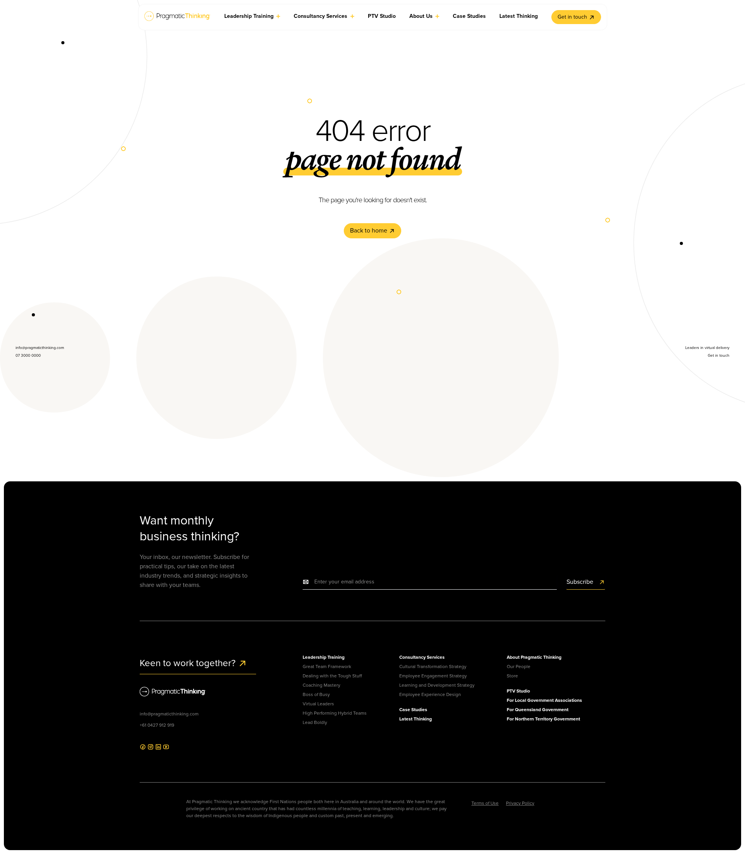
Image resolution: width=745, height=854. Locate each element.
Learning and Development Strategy (437, 685)
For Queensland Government (537, 709)
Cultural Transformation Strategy (432, 666)
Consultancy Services (422, 657)
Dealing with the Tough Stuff (332, 675)
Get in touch (572, 17)
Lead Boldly (315, 722)
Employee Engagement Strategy (433, 675)
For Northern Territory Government (543, 718)
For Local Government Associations (544, 700)
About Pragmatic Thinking (534, 657)
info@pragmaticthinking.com (169, 713)
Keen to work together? (189, 663)
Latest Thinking (415, 718)
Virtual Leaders (318, 703)
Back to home (369, 230)
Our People (518, 666)
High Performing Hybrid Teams (335, 713)
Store (512, 675)
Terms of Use (485, 803)
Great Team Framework (327, 666)
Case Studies (413, 709)
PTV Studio (518, 690)
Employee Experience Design (430, 694)
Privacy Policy (520, 803)
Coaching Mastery (321, 685)
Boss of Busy (316, 694)
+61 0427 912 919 (157, 725)
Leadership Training (324, 657)
